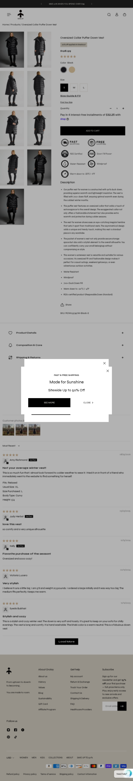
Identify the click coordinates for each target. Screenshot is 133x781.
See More (49, 402)
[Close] (104, 363)
